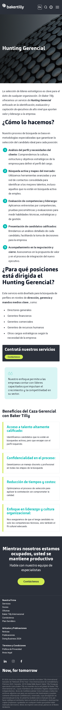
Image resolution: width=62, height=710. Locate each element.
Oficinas (6, 611)
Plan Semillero (8, 621)
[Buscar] (45, 7)
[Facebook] (21, 661)
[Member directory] (51, 7)
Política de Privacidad (12, 649)
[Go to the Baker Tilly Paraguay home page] (13, 7)
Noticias (6, 631)
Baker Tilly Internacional (13, 614)
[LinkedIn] (5, 661)
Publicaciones (8, 635)
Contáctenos (14, 357)
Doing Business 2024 (11, 639)
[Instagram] (13, 661)
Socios (5, 607)
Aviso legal (7, 652)
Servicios (6, 604)
